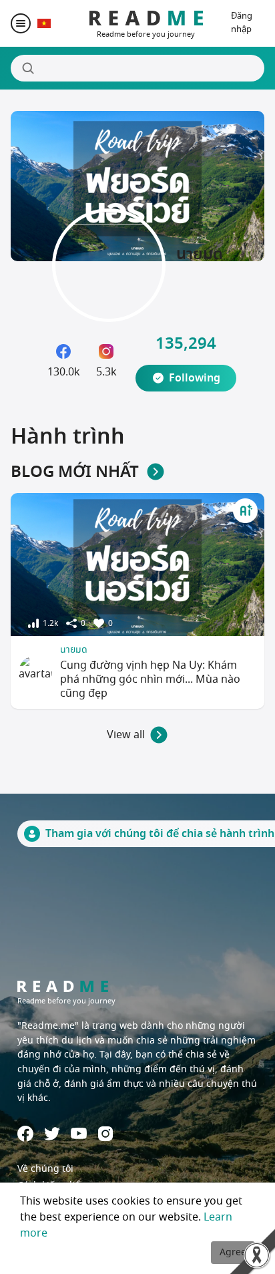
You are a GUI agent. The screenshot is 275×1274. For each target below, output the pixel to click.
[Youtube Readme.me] (79, 1133)
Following (194, 378)
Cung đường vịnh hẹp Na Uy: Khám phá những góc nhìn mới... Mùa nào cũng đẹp (150, 679)
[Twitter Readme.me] (52, 1133)
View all (126, 735)
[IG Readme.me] (105, 1134)
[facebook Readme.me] (25, 1134)
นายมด (73, 650)
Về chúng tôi (45, 1169)
